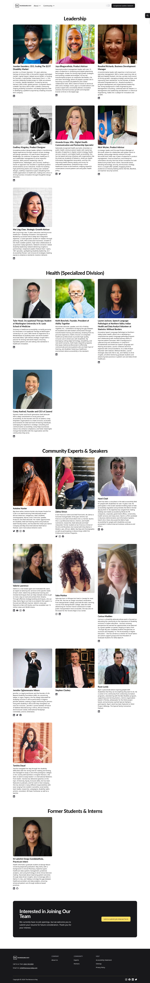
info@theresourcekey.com (28, 968)
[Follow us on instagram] (126, 980)
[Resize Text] (147, 15)
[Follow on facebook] (24, 531)
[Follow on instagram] (20, 531)
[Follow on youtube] (17, 610)
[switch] (108, 5)
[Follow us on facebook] (129, 980)
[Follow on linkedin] (14, 96)
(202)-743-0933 (28, 964)
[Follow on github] (17, 888)
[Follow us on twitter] (136, 980)
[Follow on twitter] (60, 174)
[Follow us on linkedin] (133, 980)
